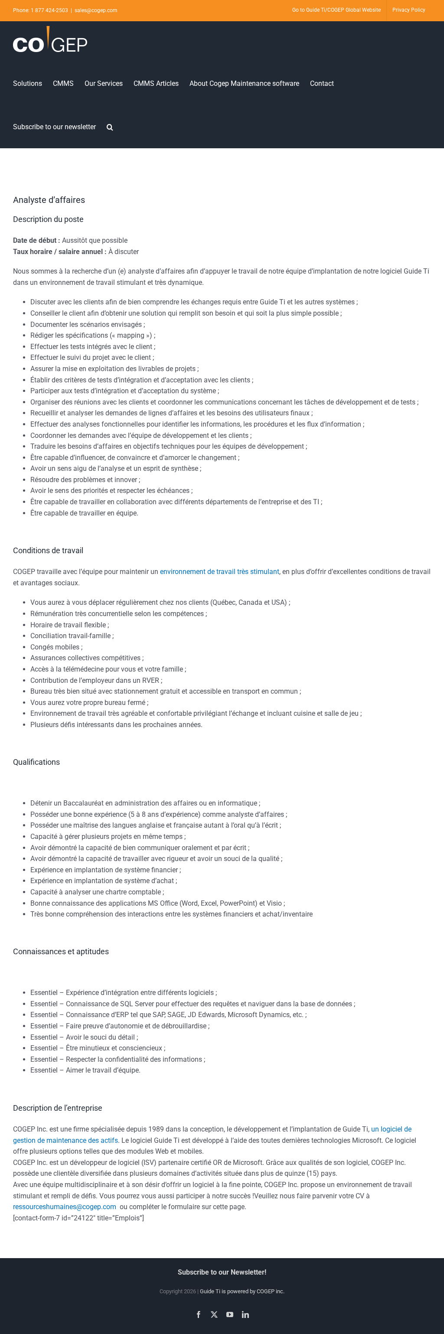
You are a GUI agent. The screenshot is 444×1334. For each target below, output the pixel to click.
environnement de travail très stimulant (219, 572)
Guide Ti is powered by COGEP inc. (242, 1291)
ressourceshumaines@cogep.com (64, 1207)
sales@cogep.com (96, 10)
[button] (110, 126)
